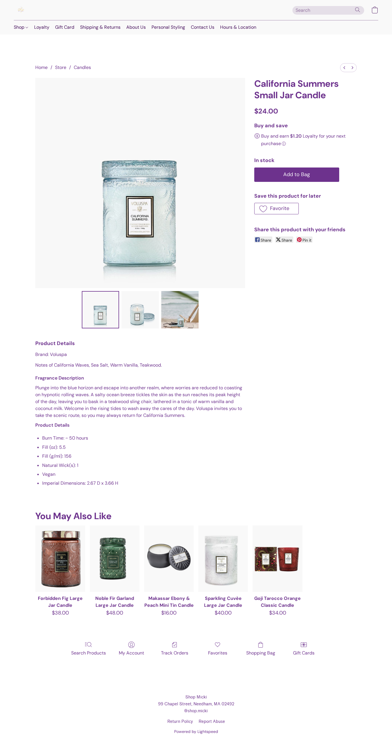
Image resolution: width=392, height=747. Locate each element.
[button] (21, 10)
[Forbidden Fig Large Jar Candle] (60, 558)
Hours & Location (238, 27)
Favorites (217, 653)
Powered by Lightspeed (196, 731)
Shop (20, 27)
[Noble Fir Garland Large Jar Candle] (114, 558)
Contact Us (202, 27)
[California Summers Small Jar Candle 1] (140, 309)
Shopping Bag (260, 653)
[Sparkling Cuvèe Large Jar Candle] (223, 558)
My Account (131, 653)
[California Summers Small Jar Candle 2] (180, 309)
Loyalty (41, 27)
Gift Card (64, 27)
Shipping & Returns (100, 27)
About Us (136, 27)
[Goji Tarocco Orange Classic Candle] (277, 558)
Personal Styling (168, 27)
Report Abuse (212, 721)
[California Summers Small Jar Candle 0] (100, 309)
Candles (82, 67)
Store (60, 67)
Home (41, 67)
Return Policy (180, 721)
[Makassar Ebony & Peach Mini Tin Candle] (169, 558)
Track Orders (174, 653)
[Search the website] (357, 10)
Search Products (88, 653)
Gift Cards (304, 653)
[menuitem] (344, 67)
